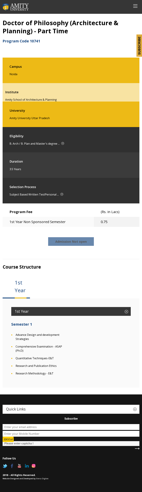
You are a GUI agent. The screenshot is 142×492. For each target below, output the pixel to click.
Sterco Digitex (42, 478)
